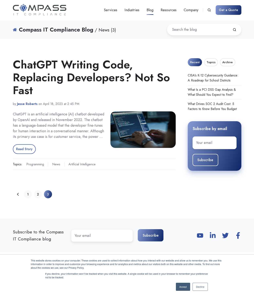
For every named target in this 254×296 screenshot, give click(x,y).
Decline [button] (200, 286)
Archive (227, 62)
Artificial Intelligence (82, 164)
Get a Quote (228, 10)
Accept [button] (183, 286)
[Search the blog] (235, 30)
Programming (35, 164)
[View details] (200, 235)
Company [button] (191, 10)
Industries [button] (131, 10)
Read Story (24, 149)
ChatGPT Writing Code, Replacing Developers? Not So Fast (91, 77)
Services (110, 10)
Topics (211, 62)
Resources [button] (168, 10)
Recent (195, 62)
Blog (150, 10)
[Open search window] (209, 10)
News (56, 164)
